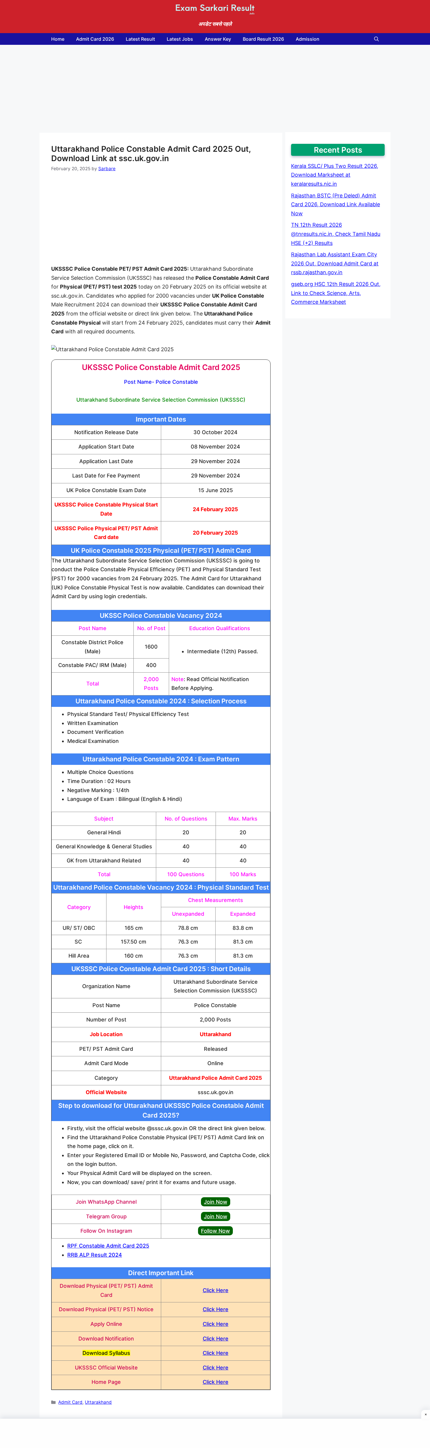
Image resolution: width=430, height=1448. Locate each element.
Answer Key (218, 39)
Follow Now (215, 1231)
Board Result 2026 (263, 39)
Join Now (215, 1202)
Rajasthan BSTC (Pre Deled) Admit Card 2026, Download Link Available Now (335, 204)
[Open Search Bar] (376, 39)
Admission (307, 39)
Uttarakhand (98, 1402)
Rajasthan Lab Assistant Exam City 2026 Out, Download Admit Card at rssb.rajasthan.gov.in (335, 263)
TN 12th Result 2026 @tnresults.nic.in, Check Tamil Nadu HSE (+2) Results (335, 234)
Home (57, 39)
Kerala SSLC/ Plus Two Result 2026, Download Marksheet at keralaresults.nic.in (334, 175)
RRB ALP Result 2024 (94, 1255)
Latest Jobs (180, 39)
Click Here (215, 1290)
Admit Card (70, 1402)
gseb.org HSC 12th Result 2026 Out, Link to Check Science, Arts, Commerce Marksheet (336, 293)
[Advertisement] (160, 89)
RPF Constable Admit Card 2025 (108, 1246)
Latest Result (140, 39)
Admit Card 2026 (95, 39)
